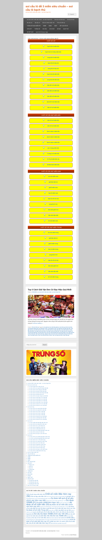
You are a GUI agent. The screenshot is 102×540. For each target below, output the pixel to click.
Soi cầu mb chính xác (60, 19)
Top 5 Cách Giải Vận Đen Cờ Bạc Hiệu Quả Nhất (49, 289)
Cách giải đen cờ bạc (43, 328)
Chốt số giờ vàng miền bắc (35, 494)
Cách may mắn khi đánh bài (52, 332)
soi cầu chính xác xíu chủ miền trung (37, 439)
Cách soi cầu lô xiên (51, 496)
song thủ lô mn (53, 204)
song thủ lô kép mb (53, 68)
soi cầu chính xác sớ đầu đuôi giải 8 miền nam (39, 430)
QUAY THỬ (66, 29)
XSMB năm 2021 (56, 521)
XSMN (50, 25)
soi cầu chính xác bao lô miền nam (36, 432)
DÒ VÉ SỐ (51, 29)
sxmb (70, 517)
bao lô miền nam (53, 193)
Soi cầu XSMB (60, 516)
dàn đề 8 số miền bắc (53, 96)
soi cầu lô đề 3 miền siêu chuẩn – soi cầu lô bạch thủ (49, 8)
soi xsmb (62, 518)
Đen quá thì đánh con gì (63, 332)
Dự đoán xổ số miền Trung (37, 510)
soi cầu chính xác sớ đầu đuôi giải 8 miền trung (39, 436)
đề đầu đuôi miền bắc (53, 164)
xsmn (65, 521)
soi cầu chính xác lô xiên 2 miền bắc (37, 414)
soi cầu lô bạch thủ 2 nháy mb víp (36, 386)
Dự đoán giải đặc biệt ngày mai (44, 498)
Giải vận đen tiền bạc (40, 333)
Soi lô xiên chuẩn (54, 517)
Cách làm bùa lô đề (42, 332)
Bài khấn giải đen (55, 327)
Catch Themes (73, 534)
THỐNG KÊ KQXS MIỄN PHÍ (33, 25)
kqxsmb (35, 512)
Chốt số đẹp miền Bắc (38, 496)
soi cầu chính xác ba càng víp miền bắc (38, 389)
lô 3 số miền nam (53, 221)
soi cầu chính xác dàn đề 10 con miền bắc (38, 402)
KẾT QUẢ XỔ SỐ (64, 25)
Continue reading (37, 323)
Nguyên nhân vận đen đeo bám (51, 333)
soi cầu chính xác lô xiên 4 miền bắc (37, 411)
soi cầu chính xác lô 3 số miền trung (37, 446)
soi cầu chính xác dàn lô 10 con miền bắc (38, 403)
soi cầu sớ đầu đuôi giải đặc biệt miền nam (38, 422)
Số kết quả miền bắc (33, 480)
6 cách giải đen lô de (47, 327)
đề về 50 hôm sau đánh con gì (58, 523)
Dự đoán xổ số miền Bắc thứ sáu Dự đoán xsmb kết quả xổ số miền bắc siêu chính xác (50, 507)
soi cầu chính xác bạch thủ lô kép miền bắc (38, 392)
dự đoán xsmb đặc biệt (64, 502)
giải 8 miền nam (53, 187)
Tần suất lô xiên (65, 519)
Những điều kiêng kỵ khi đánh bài (65, 333)
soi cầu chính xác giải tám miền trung (37, 444)
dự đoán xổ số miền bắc (49, 503)
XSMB (44, 25)
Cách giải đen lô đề (52, 328)
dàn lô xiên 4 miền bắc (53, 142)
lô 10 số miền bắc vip (53, 159)
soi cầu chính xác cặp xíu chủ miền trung (38, 449)
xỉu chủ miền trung (53, 232)
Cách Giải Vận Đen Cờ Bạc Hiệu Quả (53, 329)
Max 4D (31, 468)
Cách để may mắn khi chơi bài (65, 327)
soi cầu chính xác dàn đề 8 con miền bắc (38, 400)
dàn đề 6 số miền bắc (53, 91)
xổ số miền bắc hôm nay (41, 523)
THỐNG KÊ (37, 29)
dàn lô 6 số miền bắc (53, 120)
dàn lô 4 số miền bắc (53, 107)
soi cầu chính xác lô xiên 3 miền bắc (37, 413)
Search (45, 345)
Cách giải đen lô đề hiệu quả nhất (63, 328)
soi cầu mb (47, 515)
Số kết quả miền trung (34, 483)
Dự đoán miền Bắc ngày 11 (60, 500)
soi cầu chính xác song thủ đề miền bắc (38, 408)
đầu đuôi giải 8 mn (53, 210)
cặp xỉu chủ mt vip (53, 260)
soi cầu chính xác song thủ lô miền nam (38, 424)
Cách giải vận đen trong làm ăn (66, 331)
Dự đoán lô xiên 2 (50, 500)
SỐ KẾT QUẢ (30, 32)
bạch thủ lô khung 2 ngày (42, 32)
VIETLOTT (29, 29)
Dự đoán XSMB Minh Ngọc (48, 502)
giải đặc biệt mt (53, 238)
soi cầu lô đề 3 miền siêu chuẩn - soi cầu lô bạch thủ (49, 292)
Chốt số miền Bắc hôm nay (48, 494)
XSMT (55, 25)
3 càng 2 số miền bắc (53, 153)
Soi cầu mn (29, 22)
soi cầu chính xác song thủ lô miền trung (38, 441)
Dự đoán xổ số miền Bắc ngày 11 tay (61, 506)
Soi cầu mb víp (70, 19)
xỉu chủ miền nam (53, 176)
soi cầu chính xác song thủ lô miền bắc (37, 410)
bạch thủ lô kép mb (53, 63)
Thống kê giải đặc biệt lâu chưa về (42, 519)
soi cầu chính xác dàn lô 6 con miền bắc (38, 416)
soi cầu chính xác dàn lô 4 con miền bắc (38, 405)
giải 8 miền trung (53, 243)
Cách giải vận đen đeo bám (40, 331)
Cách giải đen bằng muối (33, 328)
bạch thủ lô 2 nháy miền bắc (53, 52)
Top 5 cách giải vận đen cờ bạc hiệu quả (60, 335)
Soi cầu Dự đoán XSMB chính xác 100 (51, 513)
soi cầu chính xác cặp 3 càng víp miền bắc (38, 396)
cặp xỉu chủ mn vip (53, 198)
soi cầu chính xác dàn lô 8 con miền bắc (38, 419)
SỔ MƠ (59, 29)
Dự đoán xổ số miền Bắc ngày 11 (47, 506)
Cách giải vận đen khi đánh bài (52, 331)
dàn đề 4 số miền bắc (53, 85)
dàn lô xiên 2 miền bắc (53, 131)
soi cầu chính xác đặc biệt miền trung (37, 450)
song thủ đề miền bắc (53, 80)
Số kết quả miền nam (33, 482)
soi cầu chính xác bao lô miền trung (37, 447)
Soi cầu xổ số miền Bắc (40, 518)
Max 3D (31, 466)
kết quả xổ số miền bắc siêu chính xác (51, 512)
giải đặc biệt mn (53, 182)
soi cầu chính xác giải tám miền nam (37, 427)
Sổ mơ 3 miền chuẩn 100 (48, 22)
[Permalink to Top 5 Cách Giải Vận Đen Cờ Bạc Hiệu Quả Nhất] (51, 317)
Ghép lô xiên (52, 510)
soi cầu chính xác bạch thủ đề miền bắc (38, 391)
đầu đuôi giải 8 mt (53, 266)
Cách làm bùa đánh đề (32, 332)
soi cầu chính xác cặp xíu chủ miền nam (38, 433)
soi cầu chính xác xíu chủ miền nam (37, 425)
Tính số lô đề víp (61, 22)
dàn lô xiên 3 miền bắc (53, 137)
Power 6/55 (31, 469)
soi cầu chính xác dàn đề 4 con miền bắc (38, 397)
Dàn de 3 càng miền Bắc (61, 496)
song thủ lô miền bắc (53, 57)
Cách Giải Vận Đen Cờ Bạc (39, 329)
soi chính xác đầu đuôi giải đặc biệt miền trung (39, 438)
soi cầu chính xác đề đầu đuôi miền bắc (37, 417)
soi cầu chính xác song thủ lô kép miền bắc (38, 388)
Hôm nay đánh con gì (63, 510)
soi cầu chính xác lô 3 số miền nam (37, 443)
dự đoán (70, 496)
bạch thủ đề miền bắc (53, 74)
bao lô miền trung (53, 249)
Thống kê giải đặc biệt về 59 (55, 519)
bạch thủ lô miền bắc (53, 46)
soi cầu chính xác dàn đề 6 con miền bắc (38, 399)
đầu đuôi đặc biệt (53, 215)
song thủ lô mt (53, 255)
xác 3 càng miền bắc (53, 148)
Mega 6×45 (31, 464)
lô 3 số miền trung (53, 277)
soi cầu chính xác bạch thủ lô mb (36, 394)
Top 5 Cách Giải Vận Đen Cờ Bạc (45, 335)
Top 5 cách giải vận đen (33, 335)
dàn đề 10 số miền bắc (53, 102)
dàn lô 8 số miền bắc (53, 126)
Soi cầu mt (37, 22)
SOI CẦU (45, 29)
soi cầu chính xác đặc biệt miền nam (37, 428)
